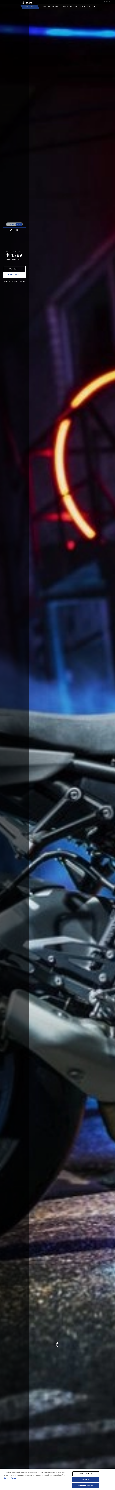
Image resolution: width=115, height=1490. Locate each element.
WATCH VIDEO (14, 269)
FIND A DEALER (91, 6)
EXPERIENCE (56, 6)
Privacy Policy (10, 1478)
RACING (65, 6)
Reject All (85, 1480)
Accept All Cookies (85, 1485)
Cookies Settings (85, 1474)
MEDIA (22, 281)
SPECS (6, 281)
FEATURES (14, 281)
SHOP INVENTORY (14, 275)
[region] (57, 1479)
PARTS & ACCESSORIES (77, 6)
